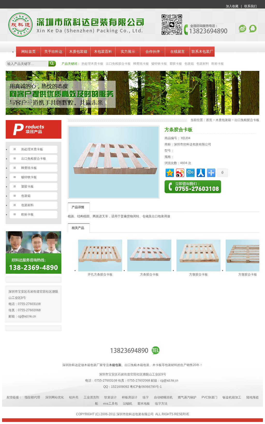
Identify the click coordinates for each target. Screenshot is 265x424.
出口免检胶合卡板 (118, 63)
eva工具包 (110, 403)
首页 (209, 120)
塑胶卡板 (176, 63)
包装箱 (189, 63)
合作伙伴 (152, 52)
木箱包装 (115, 365)
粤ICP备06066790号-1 (146, 387)
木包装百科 (103, 52)
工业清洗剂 (91, 397)
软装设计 (110, 397)
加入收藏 (232, 6)
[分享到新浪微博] (180, 172)
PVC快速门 (209, 397)
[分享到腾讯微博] (190, 172)
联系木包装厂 (202, 52)
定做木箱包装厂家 (90, 365)
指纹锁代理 (32, 397)
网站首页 (28, 52)
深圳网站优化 (54, 397)
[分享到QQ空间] (169, 172)
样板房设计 (129, 397)
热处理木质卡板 (92, 63)
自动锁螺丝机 (163, 397)
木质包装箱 (78, 52)
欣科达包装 (133, 414)
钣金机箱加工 (232, 397)
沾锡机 (127, 403)
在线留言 (177, 52)
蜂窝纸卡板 (141, 63)
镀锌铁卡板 (159, 63)
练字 (146, 397)
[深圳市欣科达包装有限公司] (76, 36)
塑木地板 (143, 403)
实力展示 (128, 52)
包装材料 (202, 63)
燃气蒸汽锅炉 (187, 397)
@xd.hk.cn (28, 316)
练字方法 (161, 403)
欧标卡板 (217, 63)
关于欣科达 (53, 52)
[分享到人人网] (200, 172)
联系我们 (250, 6)
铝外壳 (73, 397)
